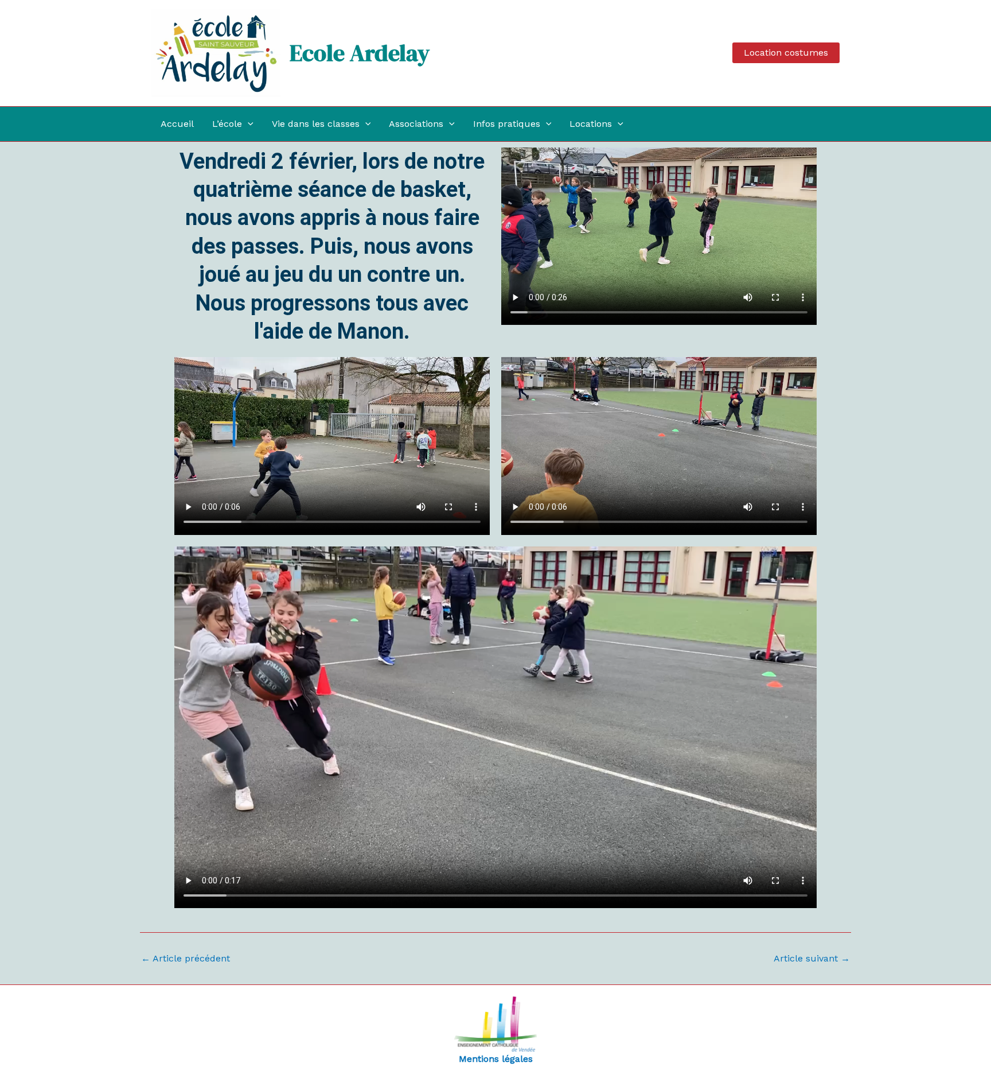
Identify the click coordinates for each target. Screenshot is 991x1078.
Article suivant (812, 958)
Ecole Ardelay (360, 52)
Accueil (177, 123)
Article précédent (185, 958)
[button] (786, 52)
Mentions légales (496, 1058)
